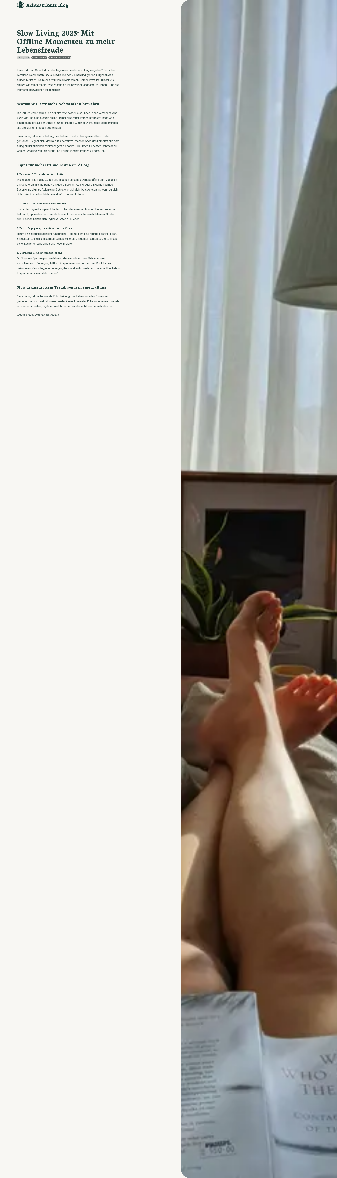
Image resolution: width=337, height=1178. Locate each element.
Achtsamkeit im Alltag (60, 58)
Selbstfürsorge (39, 58)
